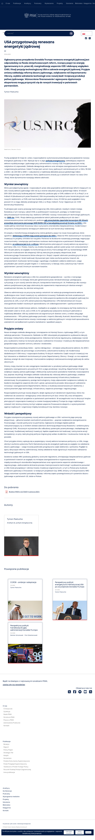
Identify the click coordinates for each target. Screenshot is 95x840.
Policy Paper (8, 750)
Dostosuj (88, 832)
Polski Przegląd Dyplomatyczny (15, 764)
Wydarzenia (49, 3)
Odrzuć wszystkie (79, 832)
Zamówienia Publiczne (12, 723)
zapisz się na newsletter (14, 685)
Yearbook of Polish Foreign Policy (16, 767)
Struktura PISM (9, 717)
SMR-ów (10, 217)
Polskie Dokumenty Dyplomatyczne (17, 761)
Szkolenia (69, 3)
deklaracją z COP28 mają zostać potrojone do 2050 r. (35, 236)
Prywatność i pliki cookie (10, 823)
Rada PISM (8, 714)
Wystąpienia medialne (11, 796)
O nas (8, 3)
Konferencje (7, 791)
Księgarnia (87, 3)
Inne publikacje (9, 772)
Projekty (60, 3)
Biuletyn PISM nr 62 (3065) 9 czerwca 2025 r (24, 492)
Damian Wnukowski (17, 635)
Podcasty (37, 3)
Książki (6, 755)
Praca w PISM (9, 720)
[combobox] (86, 33)
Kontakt (6, 725)
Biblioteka (78, 3)
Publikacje (17, 3)
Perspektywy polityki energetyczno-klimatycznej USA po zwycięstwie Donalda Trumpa (69, 585)
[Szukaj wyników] (71, 33)
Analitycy (27, 3)
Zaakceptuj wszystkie (69, 832)
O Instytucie (8, 709)
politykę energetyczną (55, 161)
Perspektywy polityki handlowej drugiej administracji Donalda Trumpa (23, 628)
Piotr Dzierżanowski (31, 635)
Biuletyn (6, 744)
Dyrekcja (7, 711)
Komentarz (8, 758)
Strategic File (8, 752)
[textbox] (86, 33)
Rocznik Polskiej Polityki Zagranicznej (17, 769)
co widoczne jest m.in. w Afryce (26, 244)
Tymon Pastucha (11, 92)
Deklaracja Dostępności (24, 823)
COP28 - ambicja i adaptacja (23, 582)
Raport (6, 747)
